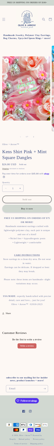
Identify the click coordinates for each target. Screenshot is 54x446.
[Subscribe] (44, 388)
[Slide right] (33, 136)
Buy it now (27, 208)
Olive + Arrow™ (25, 435)
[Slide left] (20, 136)
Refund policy (24, 439)
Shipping (5, 168)
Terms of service (20, 443)
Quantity (6, 182)
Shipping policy (36, 443)
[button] (3, 19)
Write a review (27, 346)
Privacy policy (39, 439)
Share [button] (8, 313)
